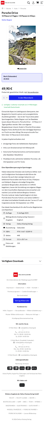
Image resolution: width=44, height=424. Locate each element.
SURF (19, 402)
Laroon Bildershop (30, 413)
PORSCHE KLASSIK (15, 413)
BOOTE (32, 398)
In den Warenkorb (25, 98)
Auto (16, 8)
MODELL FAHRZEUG (14, 409)
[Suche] (28, 2)
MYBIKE (37, 402)
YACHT (11, 398)
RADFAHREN (10, 406)
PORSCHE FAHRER (30, 409)
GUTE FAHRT (33, 406)
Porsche (23, 8)
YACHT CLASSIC (21, 398)
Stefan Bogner (7, 20)
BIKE (25, 402)
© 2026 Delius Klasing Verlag (21, 419)
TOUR (31, 402)
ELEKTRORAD (22, 406)
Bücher (8, 8)
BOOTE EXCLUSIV (9, 402)
